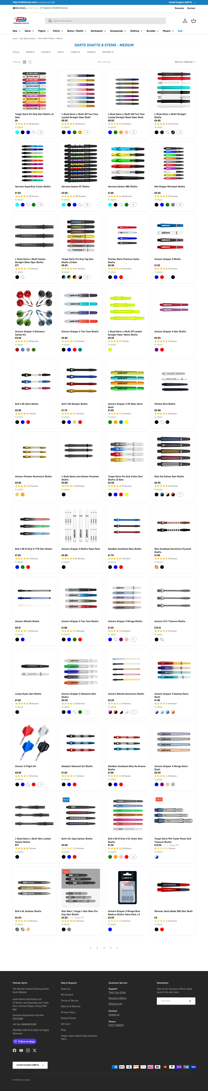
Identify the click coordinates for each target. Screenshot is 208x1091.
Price (15, 52)
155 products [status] (104, 62)
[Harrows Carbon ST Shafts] (81, 163)
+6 (40, 205)
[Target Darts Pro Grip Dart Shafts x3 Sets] (34, 91)
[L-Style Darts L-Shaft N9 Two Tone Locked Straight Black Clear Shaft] (127, 91)
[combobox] (105, 21)
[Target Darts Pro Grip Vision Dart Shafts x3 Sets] (127, 453)
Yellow (126, 422)
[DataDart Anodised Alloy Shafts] (127, 525)
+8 (40, 132)
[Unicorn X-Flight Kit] (34, 743)
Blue (28, 132)
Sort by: (184, 62)
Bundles (151, 31)
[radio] (24, 62)
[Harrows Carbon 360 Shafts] (127, 163)
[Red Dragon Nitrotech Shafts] (173, 163)
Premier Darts (24, 1080)
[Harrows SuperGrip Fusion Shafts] (34, 163)
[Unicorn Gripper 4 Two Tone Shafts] (81, 308)
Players (167, 31)
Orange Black (115, 712)
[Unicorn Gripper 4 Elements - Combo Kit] (34, 308)
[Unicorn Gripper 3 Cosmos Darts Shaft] (173, 670)
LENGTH (74, 52)
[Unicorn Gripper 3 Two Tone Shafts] (81, 598)
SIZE (60, 52)
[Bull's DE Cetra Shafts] (34, 380)
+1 (179, 494)
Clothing (134, 31)
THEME (90, 52)
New (15, 31)
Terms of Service (69, 1000)
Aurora (156, 712)
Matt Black (162, 567)
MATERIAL (106, 52)
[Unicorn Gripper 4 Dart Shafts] (173, 308)
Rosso (126, 639)
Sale (180, 31)
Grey (173, 205)
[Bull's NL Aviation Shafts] (34, 888)
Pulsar (173, 712)
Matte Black (167, 422)
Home (15, 38)
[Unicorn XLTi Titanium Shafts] (173, 598)
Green (74, 132)
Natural (162, 639)
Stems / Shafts (75, 31)
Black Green (69, 277)
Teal (80, 350)
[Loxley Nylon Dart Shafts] (34, 670)
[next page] (117, 948)
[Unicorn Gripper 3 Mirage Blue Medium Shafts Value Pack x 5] (127, 888)
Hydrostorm (23, 350)
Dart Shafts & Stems (28, 38)
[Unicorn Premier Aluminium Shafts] (34, 453)
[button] (193, 20)
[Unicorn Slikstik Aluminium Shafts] (127, 670)
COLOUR (45, 52)
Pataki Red (173, 494)
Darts (28, 31)
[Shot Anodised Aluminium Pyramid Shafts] (173, 525)
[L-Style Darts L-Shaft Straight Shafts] (173, 91)
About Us (65, 988)
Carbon (162, 132)
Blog (63, 1030)
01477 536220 (116, 1025)
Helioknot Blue (162, 494)
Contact (191, 8)
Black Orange (74, 277)
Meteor (167, 712)
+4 (87, 132)
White (126, 277)
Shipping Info (115, 1003)
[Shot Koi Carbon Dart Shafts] (173, 453)
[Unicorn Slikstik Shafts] (34, 598)
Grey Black (80, 277)
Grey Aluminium (23, 929)
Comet (162, 712)
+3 (133, 132)
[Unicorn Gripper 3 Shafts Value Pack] (81, 525)
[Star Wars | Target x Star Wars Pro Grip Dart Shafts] (81, 888)
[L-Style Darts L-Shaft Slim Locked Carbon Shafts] (34, 815)
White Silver (126, 712)
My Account (67, 994)
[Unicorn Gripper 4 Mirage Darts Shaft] (173, 743)
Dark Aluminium (17, 929)
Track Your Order (117, 992)
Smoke (173, 784)
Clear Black (173, 132)
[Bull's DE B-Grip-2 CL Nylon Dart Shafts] (127, 815)
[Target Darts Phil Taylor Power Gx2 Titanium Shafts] (173, 815)
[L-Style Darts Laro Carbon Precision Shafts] (81, 453)
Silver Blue (156, 857)
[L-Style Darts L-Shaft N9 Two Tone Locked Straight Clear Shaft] (81, 91)
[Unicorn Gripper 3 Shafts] (173, 236)
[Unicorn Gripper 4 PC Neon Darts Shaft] (127, 380)
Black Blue (64, 277)
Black (23, 132)
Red (121, 277)
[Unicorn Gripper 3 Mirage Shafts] (127, 598)
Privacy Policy (68, 1012)
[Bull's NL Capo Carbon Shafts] (81, 815)
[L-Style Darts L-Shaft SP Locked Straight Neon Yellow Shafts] (127, 308)
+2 (133, 205)
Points (56, 31)
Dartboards (97, 31)
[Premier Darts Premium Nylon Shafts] (127, 236)
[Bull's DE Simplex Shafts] (81, 380)
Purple (156, 350)
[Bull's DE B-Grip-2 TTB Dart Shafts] (34, 525)
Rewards (179, 8)
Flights (42, 31)
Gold (74, 422)
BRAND (29, 52)
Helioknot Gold (167, 494)
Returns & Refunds (70, 1006)
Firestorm (17, 350)
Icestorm (28, 350)
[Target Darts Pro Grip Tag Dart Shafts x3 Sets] (81, 236)
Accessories (116, 31)
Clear (34, 132)
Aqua (17, 132)
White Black (121, 712)
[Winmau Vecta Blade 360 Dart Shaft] (173, 888)
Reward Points (68, 1018)
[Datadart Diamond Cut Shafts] (81, 743)
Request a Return (117, 998)
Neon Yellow (110, 350)
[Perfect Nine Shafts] (173, 380)
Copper (156, 567)
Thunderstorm (34, 350)
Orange (80, 132)
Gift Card (65, 1024)
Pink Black (110, 712)
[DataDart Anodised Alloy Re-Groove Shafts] (127, 743)
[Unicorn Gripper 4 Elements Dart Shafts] (81, 670)
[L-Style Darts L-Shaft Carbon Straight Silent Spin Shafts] (34, 236)
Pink (126, 132)
